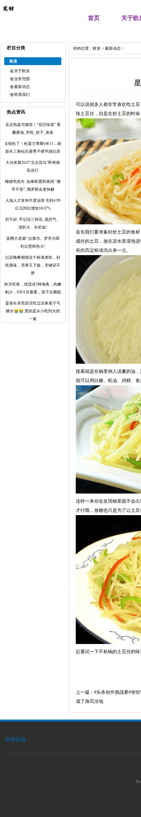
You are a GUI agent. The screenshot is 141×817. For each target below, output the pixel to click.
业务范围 (22, 79)
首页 (94, 18)
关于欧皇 (22, 71)
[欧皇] (8, 15)
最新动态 (22, 86)
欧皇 (97, 48)
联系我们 (22, 94)
